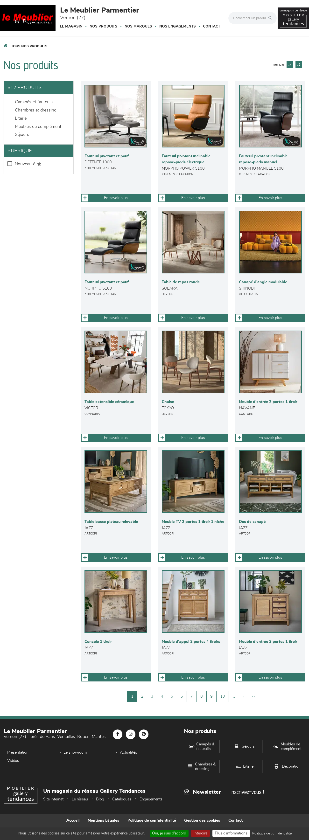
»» (253, 696)
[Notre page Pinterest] (143, 734)
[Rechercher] (271, 18)
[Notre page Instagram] (130, 734)
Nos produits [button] (103, 26)
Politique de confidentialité (151, 820)
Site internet (53, 799)
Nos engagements (177, 26)
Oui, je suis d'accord (169, 833)
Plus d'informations (231, 833)
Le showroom (75, 752)
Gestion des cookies (202, 820)
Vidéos (13, 761)
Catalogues (121, 799)
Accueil (72, 820)
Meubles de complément (38, 127)
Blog (100, 799)
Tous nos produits (29, 46)
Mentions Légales (103, 820)
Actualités (128, 752)
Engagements (151, 799)
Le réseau (80, 799)
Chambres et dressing (35, 110)
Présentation (17, 752)
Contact (211, 26)
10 (222, 696)
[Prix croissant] (289, 64)
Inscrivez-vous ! (247, 791)
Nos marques (138, 26)
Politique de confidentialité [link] (272, 833)
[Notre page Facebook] (117, 734)
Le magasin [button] (71, 26)
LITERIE (21, 118)
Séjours (22, 134)
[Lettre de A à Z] (298, 64)
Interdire (200, 833)
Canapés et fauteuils (34, 102)
